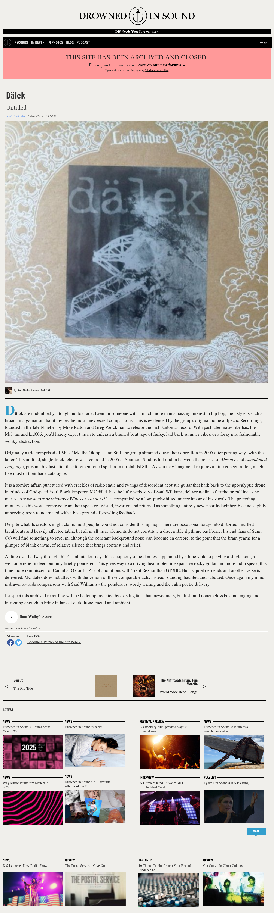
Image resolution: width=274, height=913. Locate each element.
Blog (70, 42)
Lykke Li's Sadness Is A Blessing (226, 783)
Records (21, 42)
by (21, 390)
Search (263, 42)
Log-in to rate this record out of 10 (22, 628)
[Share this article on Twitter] (18, 642)
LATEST (8, 709)
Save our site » (137, 31)
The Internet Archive (156, 70)
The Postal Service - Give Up (85, 865)
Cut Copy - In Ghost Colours (223, 865)
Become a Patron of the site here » (54, 641)
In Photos (55, 42)
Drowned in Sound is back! (83, 727)
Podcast (83, 42)
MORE (256, 831)
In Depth (38, 42)
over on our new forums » (161, 65)
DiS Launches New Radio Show (25, 865)
